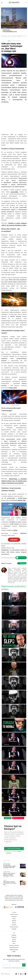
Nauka (14, 918)
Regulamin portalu (14, 947)
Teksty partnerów (14, 926)
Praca (14, 943)
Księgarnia (14, 937)
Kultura (14, 922)
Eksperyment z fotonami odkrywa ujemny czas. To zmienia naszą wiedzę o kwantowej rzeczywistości (14, 481)
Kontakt (14, 939)
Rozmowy (14, 924)
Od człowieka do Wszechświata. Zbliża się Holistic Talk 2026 (9, 866)
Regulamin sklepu (14, 949)
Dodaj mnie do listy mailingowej (14, 848)
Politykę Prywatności (20, 967)
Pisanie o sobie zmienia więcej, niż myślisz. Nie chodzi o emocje (9, 874)
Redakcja (14, 935)
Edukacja (14, 920)
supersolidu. (14, 192)
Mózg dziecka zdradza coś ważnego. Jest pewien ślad (9, 883)
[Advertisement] (14, 119)
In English (14, 929)
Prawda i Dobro (14, 914)
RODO (14, 951)
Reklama (14, 941)
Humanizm (14, 916)
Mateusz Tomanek (6, 563)
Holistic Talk (22, 500)
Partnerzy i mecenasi (14, 945)
